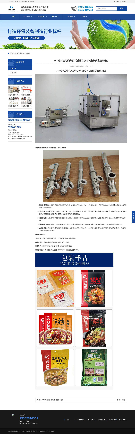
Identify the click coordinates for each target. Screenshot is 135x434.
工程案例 (69, 16)
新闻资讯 (55, 16)
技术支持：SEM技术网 (49, 431)
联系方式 (84, 16)
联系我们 (116, 2)
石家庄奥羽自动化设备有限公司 (20, 431)
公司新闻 (27, 53)
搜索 (121, 8)
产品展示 (41, 16)
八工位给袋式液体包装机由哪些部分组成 (52, 400)
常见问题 (13, 73)
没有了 (123, 400)
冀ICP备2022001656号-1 (36, 431)
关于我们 (124, 2)
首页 (13, 16)
